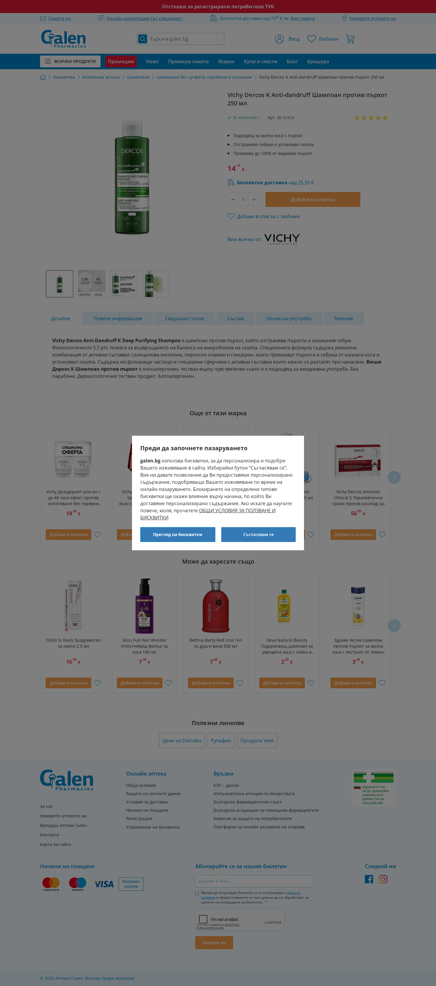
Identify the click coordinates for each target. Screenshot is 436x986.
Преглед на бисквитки (177, 534)
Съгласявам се (258, 534)
